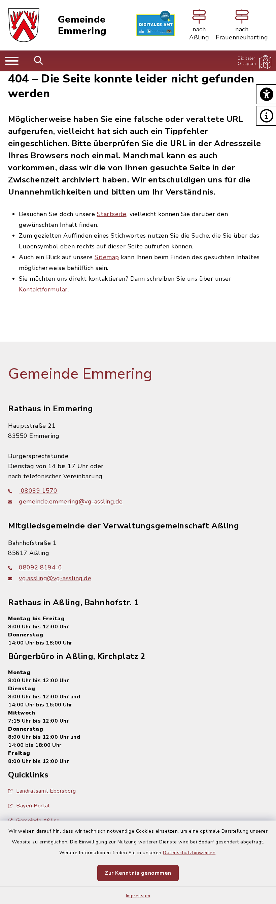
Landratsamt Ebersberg (46, 791)
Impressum (138, 896)
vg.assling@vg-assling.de (55, 578)
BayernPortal (33, 805)
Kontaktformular (43, 289)
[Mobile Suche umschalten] (38, 60)
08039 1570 (38, 491)
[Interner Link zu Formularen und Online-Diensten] (155, 25)
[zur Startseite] (23, 25)
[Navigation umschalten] (12, 61)
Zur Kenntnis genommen (138, 873)
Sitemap (107, 257)
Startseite (112, 214)
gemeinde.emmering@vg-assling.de (71, 501)
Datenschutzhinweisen (189, 852)
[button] (266, 94)
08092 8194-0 (40, 567)
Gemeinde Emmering (82, 25)
